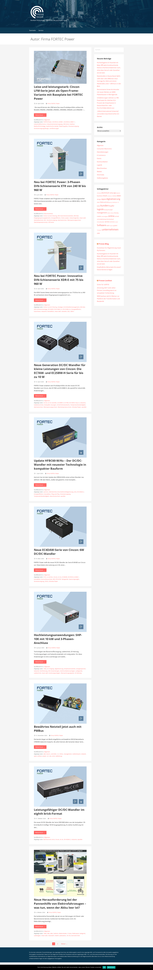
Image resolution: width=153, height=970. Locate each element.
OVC (45, 220)
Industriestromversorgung (54, 124)
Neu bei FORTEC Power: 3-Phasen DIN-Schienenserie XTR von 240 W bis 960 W (60, 186)
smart (116, 222)
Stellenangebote (102, 178)
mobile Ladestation (60, 935)
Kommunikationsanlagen (67, 671)
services (112, 222)
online (111, 216)
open (35, 756)
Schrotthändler (100, 222)
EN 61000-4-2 (67, 309)
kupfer (111, 206)
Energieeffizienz (56, 218)
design (99, 199)
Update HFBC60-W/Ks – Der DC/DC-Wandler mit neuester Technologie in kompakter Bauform (60, 464)
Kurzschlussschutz (46, 579)
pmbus (40, 756)
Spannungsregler (74, 579)
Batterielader (63, 933)
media (108, 213)
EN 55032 (51, 309)
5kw (48, 933)
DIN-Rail (76, 216)
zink (98, 233)
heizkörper (114, 202)
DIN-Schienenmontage (40, 309)
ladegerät (82, 933)
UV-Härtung (78, 673)
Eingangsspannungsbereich (42, 218)
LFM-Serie (66, 124)
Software (101, 225)
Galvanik (36, 671)
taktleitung (59, 756)
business (99, 196)
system (115, 225)
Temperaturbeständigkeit (77, 405)
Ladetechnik (37, 673)
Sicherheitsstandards (63, 405)
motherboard (76, 754)
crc (58, 754)
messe (112, 213)
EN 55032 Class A (74, 403)
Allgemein (47, 120)
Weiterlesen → (40, 115)
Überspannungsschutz (74, 220)
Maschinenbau (48, 213)
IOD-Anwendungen (53, 671)
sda (50, 756)
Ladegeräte (79, 671)
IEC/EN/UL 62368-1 (73, 577)
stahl (107, 225)
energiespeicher (81, 669)
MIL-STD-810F (57, 579)
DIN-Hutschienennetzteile (65, 216)
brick (53, 839)
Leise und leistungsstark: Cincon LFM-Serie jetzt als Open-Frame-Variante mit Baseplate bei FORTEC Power (58, 92)
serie (53, 756)
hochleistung (43, 671)
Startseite (32, 30)
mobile (99, 216)
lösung (105, 209)
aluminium (105, 193)
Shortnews (100, 175)
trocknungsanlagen (54, 673)
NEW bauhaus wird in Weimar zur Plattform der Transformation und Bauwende (108, 298)
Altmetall (99, 193)
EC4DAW (64, 577)
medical (72, 124)
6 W (44, 577)
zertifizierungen (54, 128)
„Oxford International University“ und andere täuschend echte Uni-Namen (108, 113)
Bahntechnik (53, 492)
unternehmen (110, 229)
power (44, 756)
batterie (56, 933)
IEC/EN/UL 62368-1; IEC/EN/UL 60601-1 (63, 122)
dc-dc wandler (52, 403)
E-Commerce (101, 155)
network (83, 754)
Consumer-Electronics (104, 149)
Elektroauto (75, 933)
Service (41, 30)
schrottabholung (101, 219)
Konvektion (50, 311)
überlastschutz (62, 220)
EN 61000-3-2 (58, 309)
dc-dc (60, 577)
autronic (45, 492)
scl (48, 756)
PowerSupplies (63, 126)
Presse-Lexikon (105, 280)
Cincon (45, 403)
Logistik (99, 165)
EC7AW (66, 403)
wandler (84, 407)
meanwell (51, 935)
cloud (105, 196)
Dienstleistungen (102, 152)
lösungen (110, 209)
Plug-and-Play (55, 494)
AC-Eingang (50, 669)
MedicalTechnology (39, 126)
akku (51, 933)
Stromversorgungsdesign (41, 128)
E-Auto (69, 933)
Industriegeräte (74, 218)
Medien (99, 172)
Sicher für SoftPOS (103, 285)
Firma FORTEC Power (53, 103)
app (114, 193)
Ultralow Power (76, 407)
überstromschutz (55, 496)
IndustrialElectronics (40, 124)
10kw (44, 669)
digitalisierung (59, 669)
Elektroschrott (104, 202)
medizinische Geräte (52, 126)
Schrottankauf (110, 219)
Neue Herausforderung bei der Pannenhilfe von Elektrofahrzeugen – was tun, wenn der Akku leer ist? (60, 903)
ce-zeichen (49, 577)
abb (44, 754)
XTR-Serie (51, 222)
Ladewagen (37, 935)
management (68, 754)
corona (114, 196)
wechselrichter (75, 935)
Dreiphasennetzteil (69, 669)
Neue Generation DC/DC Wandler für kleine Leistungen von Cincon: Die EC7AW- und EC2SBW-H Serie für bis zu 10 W (59, 371)
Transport (99, 230)
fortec (61, 754)
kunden (104, 205)
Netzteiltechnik (38, 220)
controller (53, 754)
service (107, 222)
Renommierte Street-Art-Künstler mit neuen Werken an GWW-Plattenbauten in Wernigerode (108, 92)
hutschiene (37, 311)
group (110, 202)
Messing (116, 213)
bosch (48, 754)
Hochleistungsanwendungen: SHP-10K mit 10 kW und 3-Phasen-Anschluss (58, 639)
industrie (44, 311)
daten (119, 196)
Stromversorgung (73, 126)
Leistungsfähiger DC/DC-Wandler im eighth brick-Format (59, 812)
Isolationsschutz (38, 405)
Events (99, 158)
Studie (111, 225)
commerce (109, 196)
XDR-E (72, 311)
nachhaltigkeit (104, 216)
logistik (100, 209)
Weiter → (64, 944)
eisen (98, 202)
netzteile (64, 311)
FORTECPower (47, 122)
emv (75, 492)
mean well (83, 218)
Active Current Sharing (50, 216)
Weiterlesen (111, 967)
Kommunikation (102, 162)
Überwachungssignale (67, 673)
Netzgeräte (65, 579)
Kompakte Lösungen (50, 405)
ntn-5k (68, 935)
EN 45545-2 (80, 492)
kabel (98, 206)
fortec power (65, 218)
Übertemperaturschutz (41, 222)
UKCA (46, 581)
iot (118, 202)
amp (111, 193)
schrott (117, 216)
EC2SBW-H (60, 403)
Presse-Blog (104, 244)
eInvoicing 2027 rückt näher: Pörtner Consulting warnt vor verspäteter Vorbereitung (107, 290)
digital (103, 199)
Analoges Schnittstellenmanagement (68, 307)
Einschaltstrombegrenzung (65, 492)
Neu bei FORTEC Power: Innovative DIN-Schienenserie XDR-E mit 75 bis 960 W (58, 280)
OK (104, 967)
